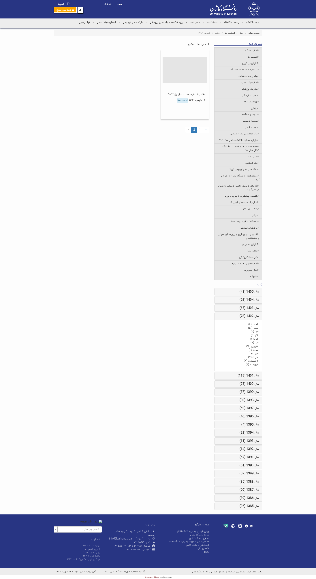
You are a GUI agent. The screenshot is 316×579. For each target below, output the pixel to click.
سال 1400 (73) (249, 383)
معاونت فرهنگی (250, 95)
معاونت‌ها (195, 22)
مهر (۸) (254, 343)
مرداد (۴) (253, 350)
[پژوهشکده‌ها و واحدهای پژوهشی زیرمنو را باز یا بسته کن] (146, 22)
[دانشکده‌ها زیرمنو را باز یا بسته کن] (203, 22)
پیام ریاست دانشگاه (248, 76)
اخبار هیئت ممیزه (249, 82)
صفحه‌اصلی (253, 33)
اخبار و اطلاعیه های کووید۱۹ (244, 202)
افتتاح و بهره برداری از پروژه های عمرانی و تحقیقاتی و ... (238, 236)
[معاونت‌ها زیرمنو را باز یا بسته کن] (186, 22)
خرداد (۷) (253, 357)
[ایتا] (233, 526)
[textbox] (78, 529)
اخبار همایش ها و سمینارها (244, 264)
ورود (119, 4)
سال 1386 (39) (249, 498)
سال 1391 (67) (249, 457)
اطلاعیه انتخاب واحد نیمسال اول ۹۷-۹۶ (186, 95)
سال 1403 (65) (249, 308)
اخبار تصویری (251, 270)
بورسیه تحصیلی (250, 121)
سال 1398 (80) (249, 400)
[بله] (225, 526)
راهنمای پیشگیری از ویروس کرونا (241, 196)
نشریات (254, 276)
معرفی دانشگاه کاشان (199, 538)
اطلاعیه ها (230, 33)
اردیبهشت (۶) (251, 361)
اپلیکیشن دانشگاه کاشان (197, 545)
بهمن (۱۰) (253, 328)
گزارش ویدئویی (250, 63)
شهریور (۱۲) (252, 346)
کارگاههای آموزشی (249, 228)
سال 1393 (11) (249, 441)
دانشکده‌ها (212, 22)
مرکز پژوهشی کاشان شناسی (244, 134)
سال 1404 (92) (249, 299)
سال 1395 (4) (250, 424)
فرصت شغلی (251, 127)
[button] (65, 10)
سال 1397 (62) (249, 408)
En (68, 4)
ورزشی (254, 108)
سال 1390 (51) (249, 465)
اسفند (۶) (253, 324)
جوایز (255, 215)
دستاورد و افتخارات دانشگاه (244, 70)
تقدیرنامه (253, 157)
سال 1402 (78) (249, 316)
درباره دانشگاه (253, 22)
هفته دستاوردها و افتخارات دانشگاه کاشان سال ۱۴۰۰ (240, 148)
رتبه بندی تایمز (250, 209)
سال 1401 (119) (248, 375)
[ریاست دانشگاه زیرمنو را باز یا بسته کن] (221, 22)
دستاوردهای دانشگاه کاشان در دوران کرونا (240, 178)
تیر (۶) (254, 353)
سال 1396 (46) (249, 416)
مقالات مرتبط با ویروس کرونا (244, 169)
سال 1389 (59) (249, 473)
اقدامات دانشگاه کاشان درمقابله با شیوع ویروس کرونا (238, 188)
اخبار (241, 33)
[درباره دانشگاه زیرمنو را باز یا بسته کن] (242, 22)
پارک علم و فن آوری (133, 22)
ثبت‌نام (107, 4)
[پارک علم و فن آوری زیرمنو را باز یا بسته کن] (119, 22)
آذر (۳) (254, 335)
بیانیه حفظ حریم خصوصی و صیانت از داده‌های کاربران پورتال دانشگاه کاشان (226, 572)
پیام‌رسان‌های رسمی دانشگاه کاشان (192, 531)
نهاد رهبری (84, 22)
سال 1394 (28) (249, 432)
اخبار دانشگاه (251, 50)
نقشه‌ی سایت (202, 548)
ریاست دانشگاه (231, 22)
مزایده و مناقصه (250, 114)
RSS (206, 552)
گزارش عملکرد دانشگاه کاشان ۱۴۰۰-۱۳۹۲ (238, 140)
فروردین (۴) (252, 364)
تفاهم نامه (252, 251)
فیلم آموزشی (251, 163)
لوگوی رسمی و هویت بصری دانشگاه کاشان (188, 542)
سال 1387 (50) (249, 489)
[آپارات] (240, 526)
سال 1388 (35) (249, 481)
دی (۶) (254, 332)
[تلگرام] (246, 526)
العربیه (60, 4)
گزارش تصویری (250, 244)
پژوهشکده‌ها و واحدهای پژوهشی (166, 22)
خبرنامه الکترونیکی (248, 257)
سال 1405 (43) (249, 291)
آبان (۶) (254, 339)
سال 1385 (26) (249, 506)
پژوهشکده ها (251, 102)
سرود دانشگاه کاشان (199, 535)
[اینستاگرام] (251, 526)
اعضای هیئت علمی (106, 22)
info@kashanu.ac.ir (120, 539)
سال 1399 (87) (249, 392)
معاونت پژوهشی (249, 89)
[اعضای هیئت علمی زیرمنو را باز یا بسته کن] (93, 22)
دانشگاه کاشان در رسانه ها (244, 221)
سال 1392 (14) (249, 449)
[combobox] (78, 529)
